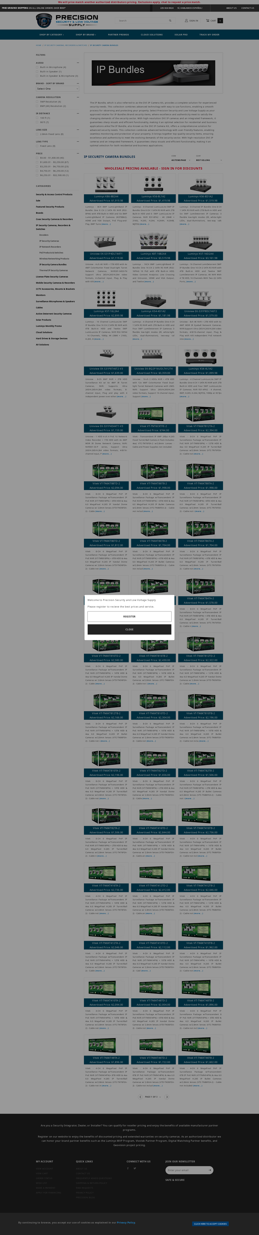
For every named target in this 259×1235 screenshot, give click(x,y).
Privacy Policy (126, 1222)
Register (129, 616)
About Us (231, 8)
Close (129, 629)
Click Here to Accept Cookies (210, 1224)
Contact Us (247, 8)
